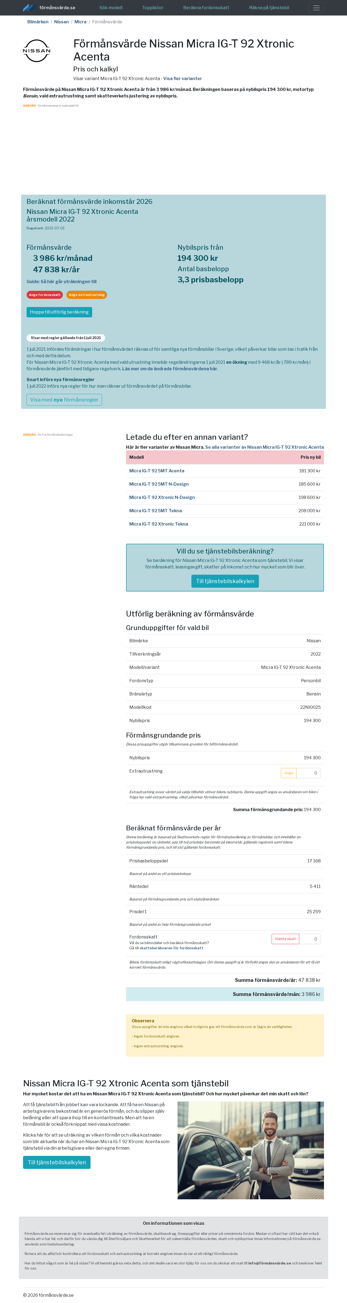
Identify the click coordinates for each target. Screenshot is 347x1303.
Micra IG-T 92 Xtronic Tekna (158, 524)
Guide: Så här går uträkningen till (62, 281)
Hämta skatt (285, 939)
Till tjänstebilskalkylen (225, 581)
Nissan (61, 21)
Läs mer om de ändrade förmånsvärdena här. (170, 368)
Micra (80, 21)
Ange (288, 773)
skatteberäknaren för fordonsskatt (171, 948)
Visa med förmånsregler (64, 399)
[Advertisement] (173, 146)
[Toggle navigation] (316, 7)
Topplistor (152, 7)
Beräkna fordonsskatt (206, 7)
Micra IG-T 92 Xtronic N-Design (162, 497)
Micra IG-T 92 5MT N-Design (159, 484)
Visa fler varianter (182, 78)
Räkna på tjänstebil (269, 7)
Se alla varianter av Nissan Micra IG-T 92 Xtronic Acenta (264, 447)
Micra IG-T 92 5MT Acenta (156, 470)
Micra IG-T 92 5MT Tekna (155, 510)
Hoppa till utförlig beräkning (59, 312)
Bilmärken (38, 21)
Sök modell (110, 7)
